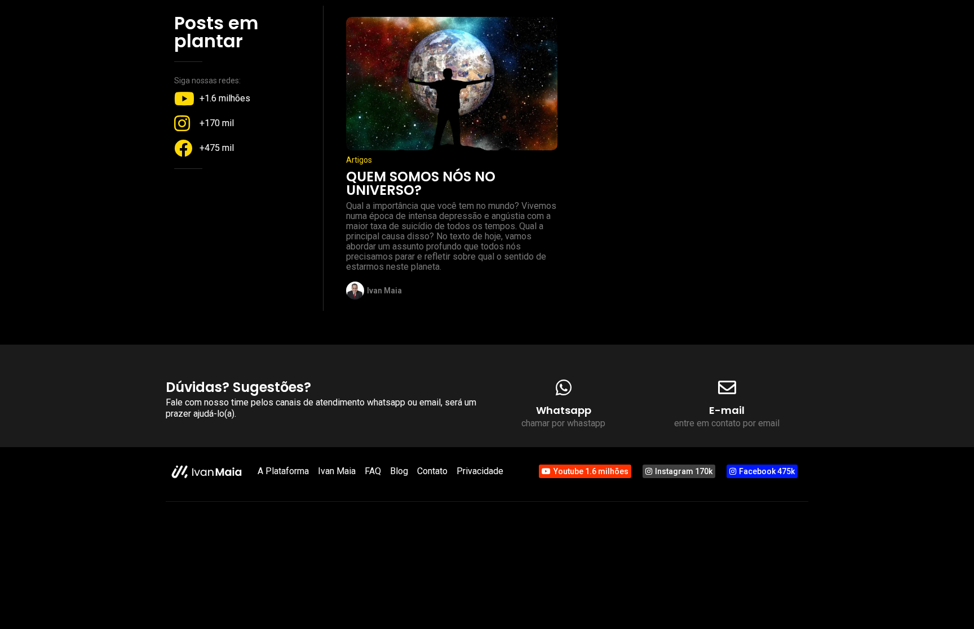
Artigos (359, 159)
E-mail (727, 410)
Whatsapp (563, 410)
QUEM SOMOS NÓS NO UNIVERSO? (420, 183)
